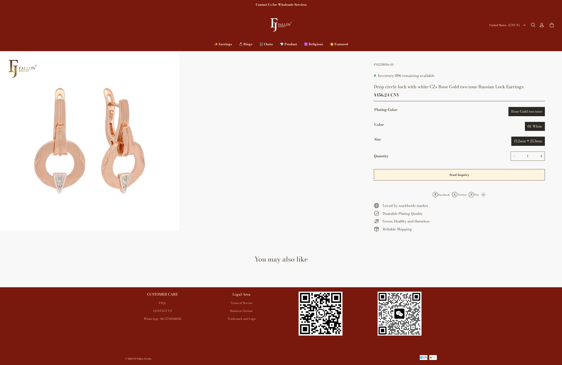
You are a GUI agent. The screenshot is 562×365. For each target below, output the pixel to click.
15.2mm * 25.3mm (528, 141)
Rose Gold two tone (526, 111)
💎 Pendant (288, 44)
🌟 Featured (339, 44)
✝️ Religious (313, 44)
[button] (533, 25)
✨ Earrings (223, 44)
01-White (535, 126)
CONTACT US (162, 311)
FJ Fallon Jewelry (142, 358)
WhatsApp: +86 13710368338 (162, 318)
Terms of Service (242, 303)
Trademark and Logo (241, 318)
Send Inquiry (459, 174)
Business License (241, 311)
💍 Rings (245, 44)
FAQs (162, 303)
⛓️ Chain (266, 44)
